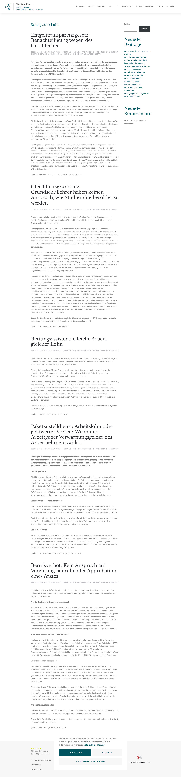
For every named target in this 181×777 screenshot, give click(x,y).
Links (160, 6)
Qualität (113, 6)
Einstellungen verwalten (90, 761)
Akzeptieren (75, 753)
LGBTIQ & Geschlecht (73, 54)
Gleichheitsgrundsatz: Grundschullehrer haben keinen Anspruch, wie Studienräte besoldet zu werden (75, 195)
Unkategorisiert (92, 54)
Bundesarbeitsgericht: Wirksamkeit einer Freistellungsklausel (133, 81)
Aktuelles (127, 6)
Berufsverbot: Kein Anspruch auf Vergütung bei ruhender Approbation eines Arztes (73, 571)
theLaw (52, 52)
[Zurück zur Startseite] (24, 6)
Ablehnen (107, 753)
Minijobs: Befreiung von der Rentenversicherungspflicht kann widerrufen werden (135, 60)
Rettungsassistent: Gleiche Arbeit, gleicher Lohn (69, 341)
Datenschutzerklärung (94, 745)
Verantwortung (145, 6)
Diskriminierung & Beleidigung (46, 54)
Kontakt (171, 6)
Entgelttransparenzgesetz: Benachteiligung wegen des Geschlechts (62, 40)
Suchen (127, 24)
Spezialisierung (96, 6)
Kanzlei (80, 6)
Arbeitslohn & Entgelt (107, 52)
